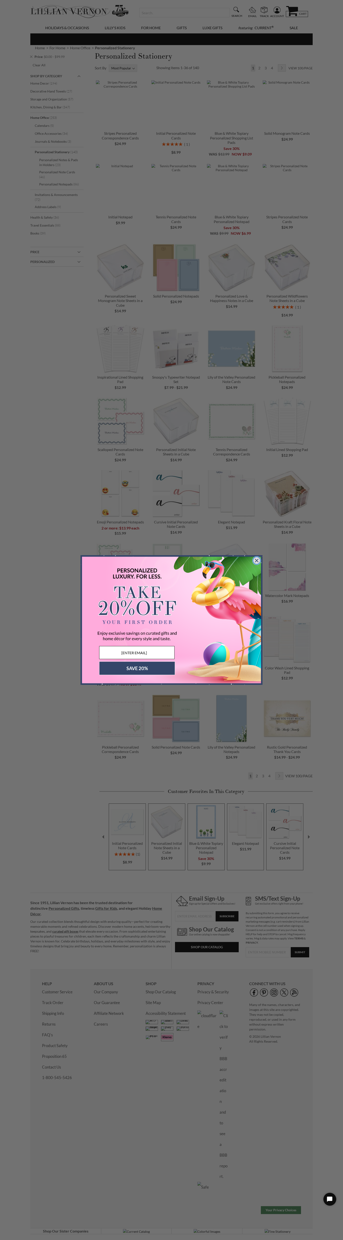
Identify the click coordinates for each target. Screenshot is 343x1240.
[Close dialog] (257, 561)
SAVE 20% (137, 668)
